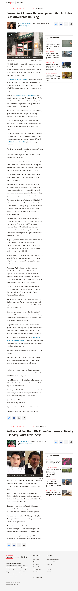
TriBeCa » (49, 41)
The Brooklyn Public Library (17, 79)
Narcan (24, 509)
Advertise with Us (51, 562)
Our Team (49, 567)
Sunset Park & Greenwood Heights (21, 8)
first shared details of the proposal (24, 95)
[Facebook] (33, 562)
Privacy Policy (16, 582)
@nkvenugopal (24, 26)
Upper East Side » (51, 479)
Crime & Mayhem (41, 426)
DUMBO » (48, 459)
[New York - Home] (10, 3)
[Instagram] (33, 569)
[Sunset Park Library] (25, 44)
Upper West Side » (51, 73)
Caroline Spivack (25, 441)
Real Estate (39, 8)
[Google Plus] (33, 567)
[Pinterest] (33, 564)
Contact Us (49, 564)
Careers (49, 569)
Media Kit (49, 572)
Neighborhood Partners (53, 559)
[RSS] (33, 572)
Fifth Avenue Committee (17, 142)
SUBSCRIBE (39, 577)
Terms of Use (9, 582)
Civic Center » (50, 51)
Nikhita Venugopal (25, 23)
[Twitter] (34, 559)
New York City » (51, 490)
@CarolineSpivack (26, 444)
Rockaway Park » (51, 62)
